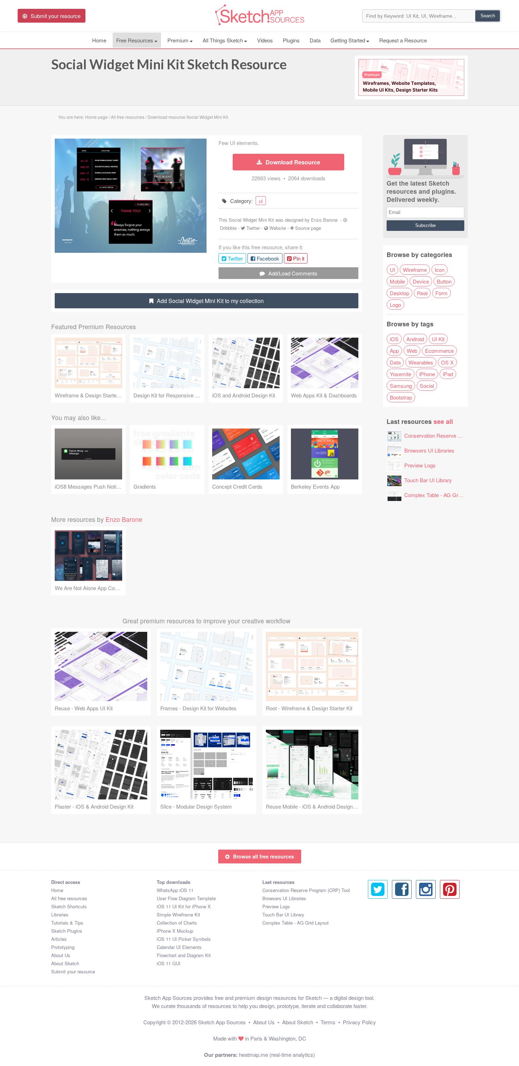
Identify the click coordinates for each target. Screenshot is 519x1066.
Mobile (397, 281)
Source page (308, 228)
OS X (447, 362)
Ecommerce (439, 350)
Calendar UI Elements (179, 947)
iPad (448, 374)
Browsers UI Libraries (429, 450)
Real (422, 293)
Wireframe (415, 269)
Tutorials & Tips (67, 922)
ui (261, 200)
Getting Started (348, 40)
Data (315, 40)
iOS (394, 339)
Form (441, 293)
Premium (178, 40)
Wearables (420, 362)
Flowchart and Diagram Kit (184, 955)
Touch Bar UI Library (428, 480)
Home (99, 40)
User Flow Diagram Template (186, 898)
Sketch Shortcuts (69, 906)
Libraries (59, 914)
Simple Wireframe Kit (178, 914)
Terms (328, 1022)
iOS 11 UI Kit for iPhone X (184, 906)
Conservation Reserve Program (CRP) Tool (454, 435)
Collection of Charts (177, 922)
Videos (265, 40)
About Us (60, 955)
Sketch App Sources (222, 1022)
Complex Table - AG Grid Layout (441, 495)
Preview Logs (420, 465)
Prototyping (62, 947)
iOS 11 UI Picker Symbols (184, 939)
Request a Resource (403, 40)
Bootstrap (401, 397)
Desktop (399, 293)
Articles (59, 939)
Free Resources (135, 40)
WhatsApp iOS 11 (175, 890)
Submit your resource (73, 971)
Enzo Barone (324, 219)
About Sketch (65, 963)
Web (412, 350)
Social (427, 385)
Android (415, 339)
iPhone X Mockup (175, 930)
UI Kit (438, 339)
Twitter (253, 228)
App (394, 350)
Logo (395, 304)
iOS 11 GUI (168, 963)
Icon (440, 269)
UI (392, 269)
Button (444, 281)
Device (421, 281)
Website (277, 228)
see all (443, 421)
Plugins (291, 40)
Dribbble (228, 228)
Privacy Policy (359, 1022)
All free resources (69, 898)
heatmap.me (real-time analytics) (277, 1054)
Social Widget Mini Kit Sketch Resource (169, 64)
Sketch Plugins (66, 930)
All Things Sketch (223, 40)
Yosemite (400, 374)
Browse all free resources (263, 856)
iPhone (427, 374)
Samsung (401, 385)
